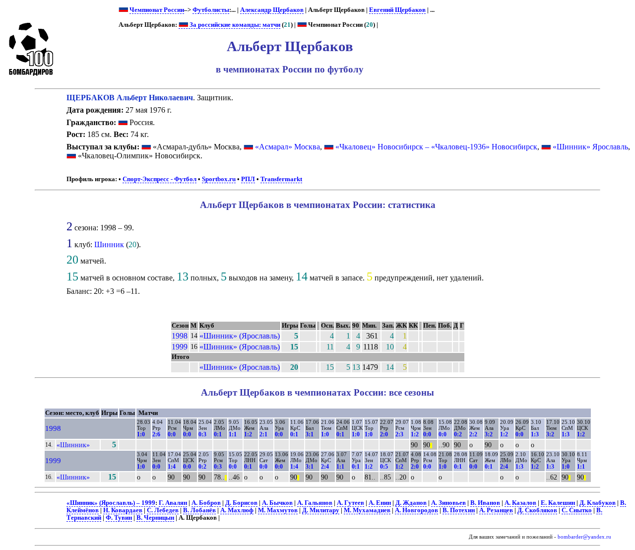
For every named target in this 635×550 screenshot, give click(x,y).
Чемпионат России (156, 9)
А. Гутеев (350, 502)
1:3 (535, 434)
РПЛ (248, 179)
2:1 (263, 434)
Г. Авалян (173, 502)
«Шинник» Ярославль (590, 146)
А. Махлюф (237, 510)
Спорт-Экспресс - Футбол (159, 179)
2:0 (384, 434)
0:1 (218, 434)
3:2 (489, 434)
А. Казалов (520, 502)
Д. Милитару (320, 510)
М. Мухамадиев (367, 510)
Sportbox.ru (219, 179)
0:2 (458, 434)
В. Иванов (485, 502)
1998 (180, 336)
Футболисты (210, 9)
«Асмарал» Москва (287, 146)
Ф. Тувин (119, 517)
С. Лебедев (163, 510)
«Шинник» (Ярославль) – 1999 (110, 502)
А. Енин (380, 502)
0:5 (384, 466)
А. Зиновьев (448, 502)
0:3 (202, 434)
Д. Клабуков (597, 502)
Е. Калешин (558, 502)
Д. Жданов (411, 502)
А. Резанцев (496, 510)
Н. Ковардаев (122, 510)
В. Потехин (459, 510)
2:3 (399, 434)
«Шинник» (73, 445)
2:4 (325, 466)
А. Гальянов (314, 502)
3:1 (310, 434)
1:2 (248, 434)
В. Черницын (155, 517)
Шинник (109, 244)
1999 (180, 347)
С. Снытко (577, 510)
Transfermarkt (281, 179)
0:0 (172, 434)
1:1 (233, 434)
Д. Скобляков (537, 510)
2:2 (473, 434)
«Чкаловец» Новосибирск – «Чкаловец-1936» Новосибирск (436, 146)
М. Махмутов (278, 510)
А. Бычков (277, 502)
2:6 (156, 434)
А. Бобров (206, 502)
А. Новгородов (416, 510)
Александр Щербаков (272, 9)
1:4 (172, 466)
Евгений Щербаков (397, 9)
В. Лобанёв (199, 510)
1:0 (141, 434)
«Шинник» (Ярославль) (239, 336)
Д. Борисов (241, 502)
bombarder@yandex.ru (584, 537)
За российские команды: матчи (234, 24)
